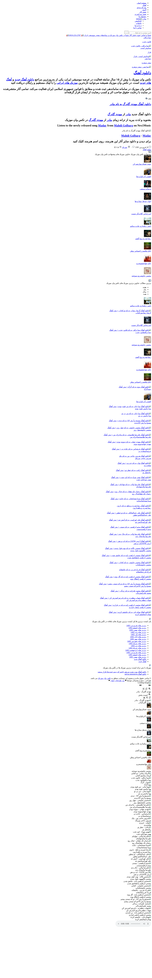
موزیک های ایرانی (67, 82)
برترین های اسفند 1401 (137, 655)
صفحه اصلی (141, 3)
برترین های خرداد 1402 (137, 648)
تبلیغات (139, 23)
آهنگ (144, 5)
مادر (128, 114)
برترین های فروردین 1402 (136, 652)
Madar (102, 125)
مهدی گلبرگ (115, 114)
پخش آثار (142, 12)
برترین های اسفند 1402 (137, 628)
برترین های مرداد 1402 (137, 643)
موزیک (124, 147)
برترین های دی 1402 (138, 632)
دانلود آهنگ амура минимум (135, 674)
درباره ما (138, 25)
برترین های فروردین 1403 (136, 626)
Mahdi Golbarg (123, 125)
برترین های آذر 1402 (138, 635)
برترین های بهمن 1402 (137, 630)
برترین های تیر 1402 (138, 646)
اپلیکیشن (138, 21)
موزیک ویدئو (141, 8)
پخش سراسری (140, 14)
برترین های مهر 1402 (138, 639)
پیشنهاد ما (142, 16)
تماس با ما (137, 28)
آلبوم (144, 10)
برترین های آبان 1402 (138, 637)
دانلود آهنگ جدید (24, 79)
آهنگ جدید (142, 661)
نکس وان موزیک (104, 678)
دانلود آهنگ (142, 73)
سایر (144, 19)
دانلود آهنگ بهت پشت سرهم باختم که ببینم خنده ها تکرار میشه (122, 672)
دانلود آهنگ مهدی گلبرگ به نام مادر (130, 104)
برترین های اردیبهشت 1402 (135, 650)
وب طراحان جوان (117, 681)
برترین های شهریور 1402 (136, 641)
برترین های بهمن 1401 (137, 657)
